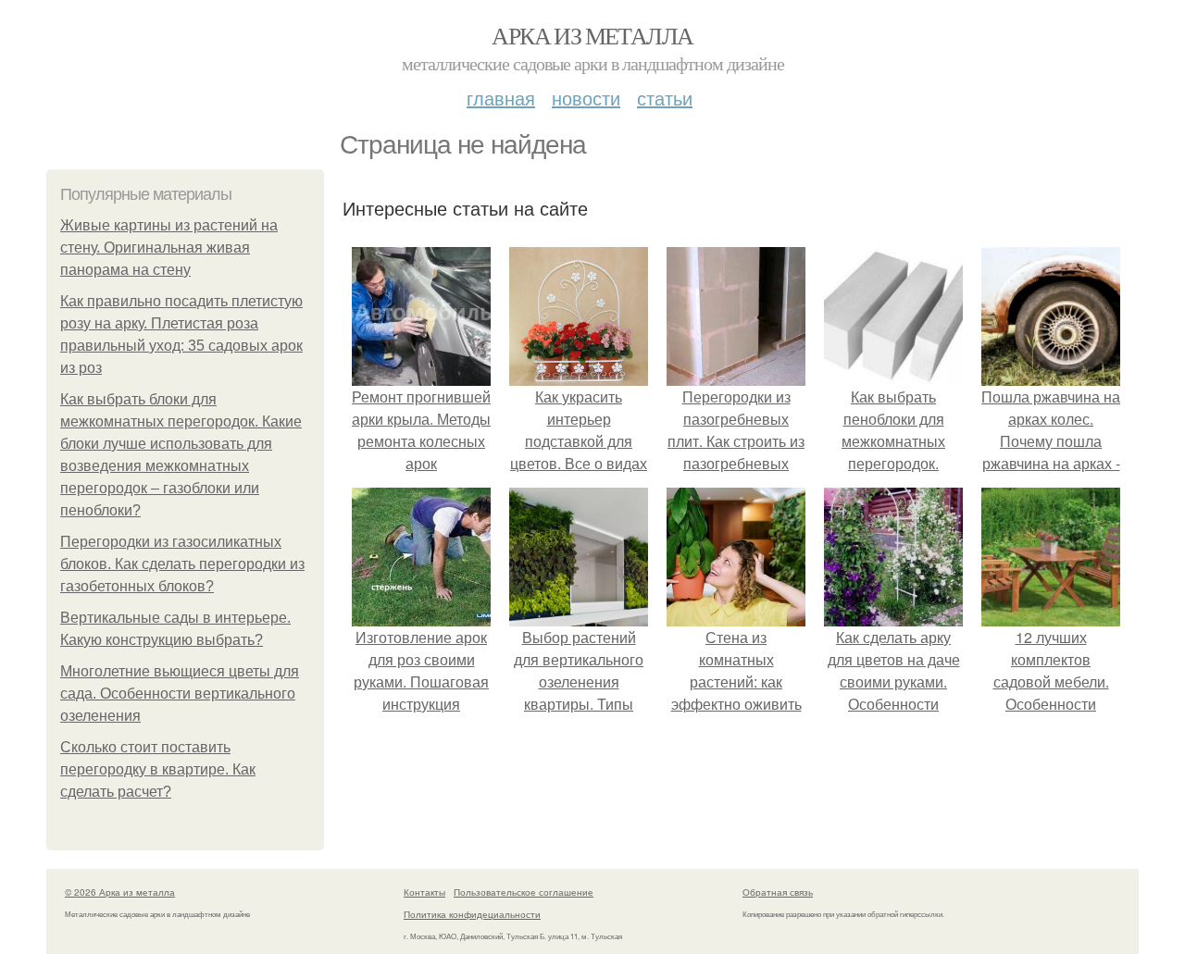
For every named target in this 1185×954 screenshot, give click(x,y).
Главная (501, 97)
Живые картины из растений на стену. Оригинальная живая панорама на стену (169, 247)
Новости (586, 97)
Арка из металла (592, 35)
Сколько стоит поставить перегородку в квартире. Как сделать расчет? (158, 769)
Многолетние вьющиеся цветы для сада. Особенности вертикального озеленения (179, 693)
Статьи (664, 97)
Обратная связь (777, 892)
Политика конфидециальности (472, 914)
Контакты (424, 892)
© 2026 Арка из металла (120, 892)
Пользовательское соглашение (523, 892)
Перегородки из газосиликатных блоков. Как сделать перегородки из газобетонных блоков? (182, 564)
